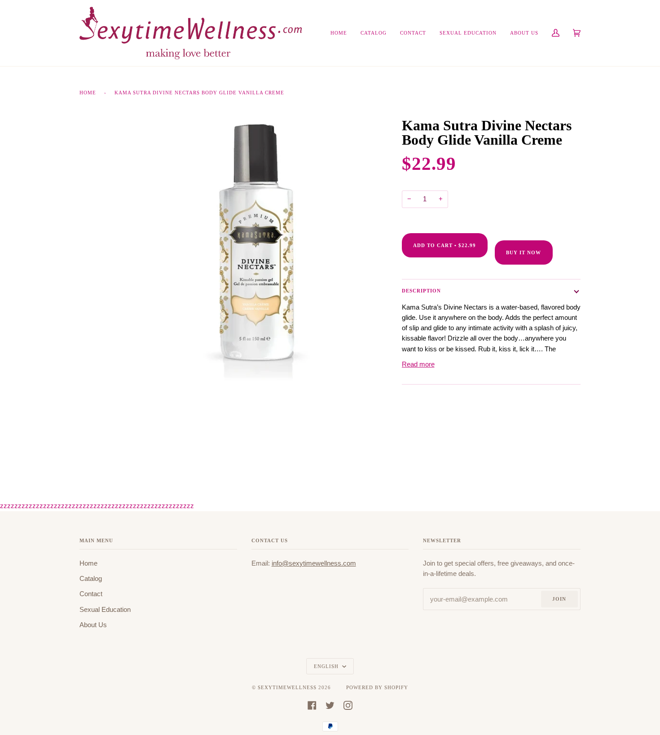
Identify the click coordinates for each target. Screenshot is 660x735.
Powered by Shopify (377, 687)
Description (421, 290)
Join (559, 599)
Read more (418, 364)
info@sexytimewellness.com (314, 563)
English (327, 666)
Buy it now (523, 252)
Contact (90, 594)
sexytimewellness (287, 687)
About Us (93, 625)
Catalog (90, 578)
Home (87, 92)
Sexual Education (105, 609)
